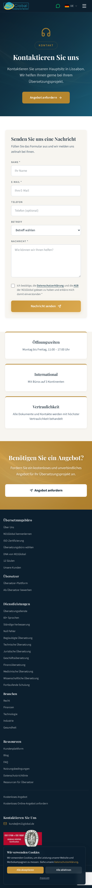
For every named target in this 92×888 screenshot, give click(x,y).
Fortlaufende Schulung (16, 685)
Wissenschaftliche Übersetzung (21, 678)
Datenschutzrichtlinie (15, 776)
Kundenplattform (13, 749)
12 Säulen (9, 561)
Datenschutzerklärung (66, 862)
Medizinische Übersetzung (18, 671)
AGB (76, 286)
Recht (6, 701)
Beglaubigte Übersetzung (18, 638)
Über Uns (8, 527)
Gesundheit (9, 728)
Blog (6, 755)
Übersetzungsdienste (15, 611)
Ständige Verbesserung (16, 624)
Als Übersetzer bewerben (17, 590)
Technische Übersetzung (17, 645)
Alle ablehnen (63, 870)
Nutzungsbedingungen (16, 769)
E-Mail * (16, 182)
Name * (15, 162)
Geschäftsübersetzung (16, 658)
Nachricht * (19, 241)
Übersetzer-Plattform (15, 583)
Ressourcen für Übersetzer (18, 782)
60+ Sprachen (11, 618)
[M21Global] (16, 6)
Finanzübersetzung (14, 665)
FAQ (5, 762)
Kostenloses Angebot (15, 797)
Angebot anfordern (43, 97)
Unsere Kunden (12, 568)
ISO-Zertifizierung (13, 541)
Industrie (8, 721)
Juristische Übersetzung (17, 651)
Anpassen (44, 877)
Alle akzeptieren (25, 870)
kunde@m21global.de (21, 824)
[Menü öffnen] (84, 6)
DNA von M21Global (14, 554)
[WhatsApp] (58, 6)
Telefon (17, 202)
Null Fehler (9, 631)
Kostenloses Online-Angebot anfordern (25, 803)
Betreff (16, 222)
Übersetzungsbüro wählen (18, 547)
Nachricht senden (43, 306)
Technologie (10, 714)
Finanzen (8, 707)
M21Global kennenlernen (17, 534)
